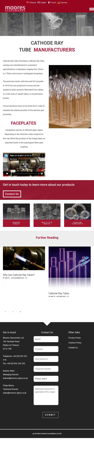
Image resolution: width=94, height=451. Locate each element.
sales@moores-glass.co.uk (14, 393)
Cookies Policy (74, 343)
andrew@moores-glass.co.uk (15, 378)
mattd (7, 278)
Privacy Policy (74, 338)
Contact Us (73, 347)
